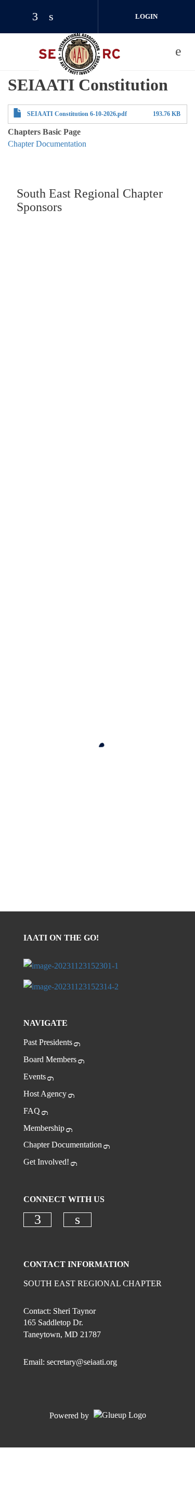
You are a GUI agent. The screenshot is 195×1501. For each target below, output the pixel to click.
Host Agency (45, 1093)
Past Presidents (47, 1042)
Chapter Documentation (47, 143)
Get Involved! (46, 1161)
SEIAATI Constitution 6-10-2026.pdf (77, 114)
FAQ (31, 1110)
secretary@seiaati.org (82, 1362)
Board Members (49, 1059)
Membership (43, 1128)
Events (34, 1076)
